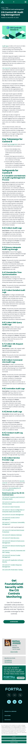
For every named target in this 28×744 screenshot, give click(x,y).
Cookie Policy (7, 726)
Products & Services (10, 711)
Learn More (14, 622)
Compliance (8, 660)
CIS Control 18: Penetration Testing (12, 570)
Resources (8, 719)
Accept (14, 736)
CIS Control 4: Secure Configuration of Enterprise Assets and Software (13, 510)
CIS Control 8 (6, 68)
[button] (14, 33)
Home (2, 8)
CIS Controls (8, 662)
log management (12, 144)
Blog (7, 8)
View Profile (14, 652)
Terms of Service (17, 726)
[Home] (2, 2)
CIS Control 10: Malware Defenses (12, 535)
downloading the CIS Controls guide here (11, 489)
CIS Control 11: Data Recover (10, 538)
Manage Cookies (14, 742)
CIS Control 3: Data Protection (11, 507)
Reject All (14, 739)
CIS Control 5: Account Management (13, 514)
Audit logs (5, 46)
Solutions (8, 715)
